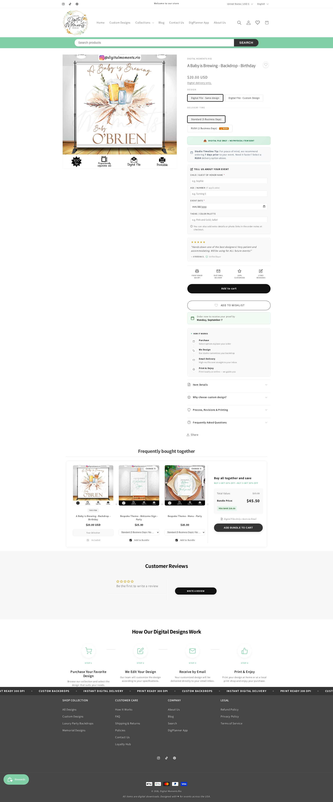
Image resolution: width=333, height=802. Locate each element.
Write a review (195, 591)
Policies (120, 730)
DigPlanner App (178, 730)
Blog (171, 716)
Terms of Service (231, 723)
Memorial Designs (74, 730)
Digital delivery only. (199, 82)
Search (246, 42)
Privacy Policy (230, 716)
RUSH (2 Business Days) (204, 128)
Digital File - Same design (205, 97)
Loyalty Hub (123, 744)
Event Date (197, 200)
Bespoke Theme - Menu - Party (185, 516)
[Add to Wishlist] (266, 65)
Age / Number (205, 187)
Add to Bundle (141, 540)
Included (95, 540)
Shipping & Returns (127, 723)
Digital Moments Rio (171, 791)
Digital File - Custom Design (244, 97)
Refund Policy (229, 709)
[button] (144, 22)
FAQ (117, 716)
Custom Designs (72, 716)
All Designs (69, 709)
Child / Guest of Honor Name (207, 174)
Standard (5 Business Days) (206, 119)
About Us (174, 709)
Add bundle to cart (238, 527)
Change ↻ (151, 469)
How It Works (124, 709)
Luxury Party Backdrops (77, 723)
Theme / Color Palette (203, 213)
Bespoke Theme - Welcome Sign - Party (139, 518)
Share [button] (194, 435)
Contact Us (122, 737)
